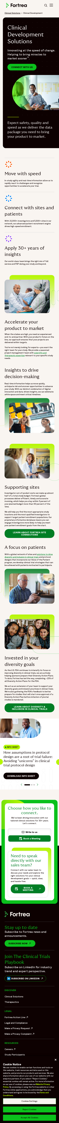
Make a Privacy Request (19, 1029)
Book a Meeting (29, 888)
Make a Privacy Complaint (19, 1034)
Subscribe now (21, 943)
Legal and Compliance (16, 1023)
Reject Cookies (30, 1109)
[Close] (55, 1060)
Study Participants (15, 1054)
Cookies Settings (29, 1101)
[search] (46, 5)
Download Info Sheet (21, 776)
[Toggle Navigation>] (51, 5)
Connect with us (22, 67)
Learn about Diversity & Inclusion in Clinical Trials (29, 707)
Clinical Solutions (12, 13)
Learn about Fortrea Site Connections (29, 533)
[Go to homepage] (16, 7)
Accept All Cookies (29, 1118)
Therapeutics (12, 1002)
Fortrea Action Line (17, 1018)
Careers (10, 1050)
